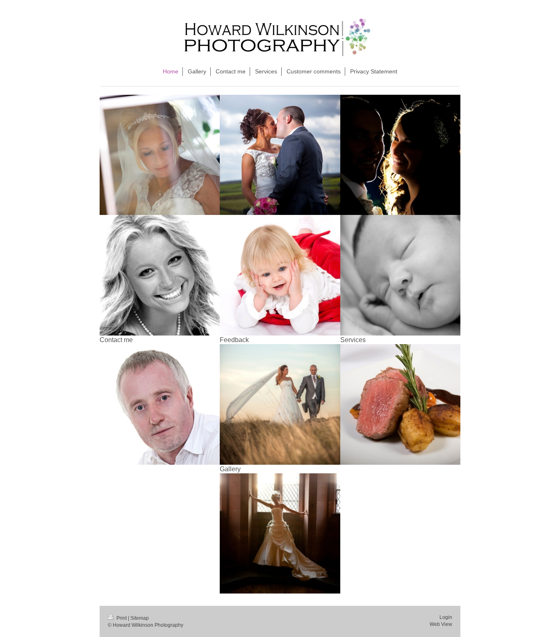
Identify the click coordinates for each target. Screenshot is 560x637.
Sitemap (139, 618)
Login (445, 617)
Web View (441, 624)
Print (121, 618)
